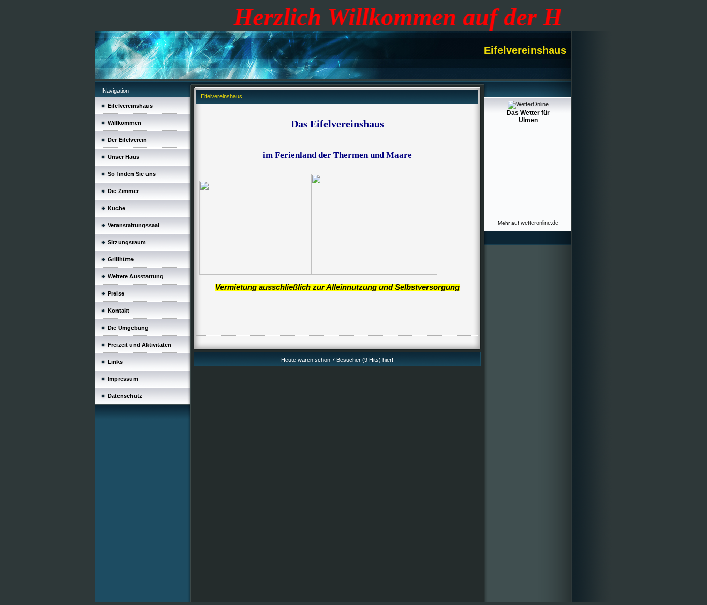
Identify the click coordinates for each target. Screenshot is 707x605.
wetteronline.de (539, 222)
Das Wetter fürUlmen (528, 116)
